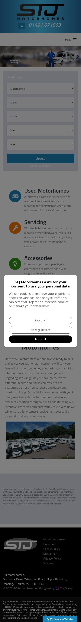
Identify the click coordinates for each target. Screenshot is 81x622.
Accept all (40, 339)
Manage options (40, 330)
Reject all (40, 320)
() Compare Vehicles (61, 619)
